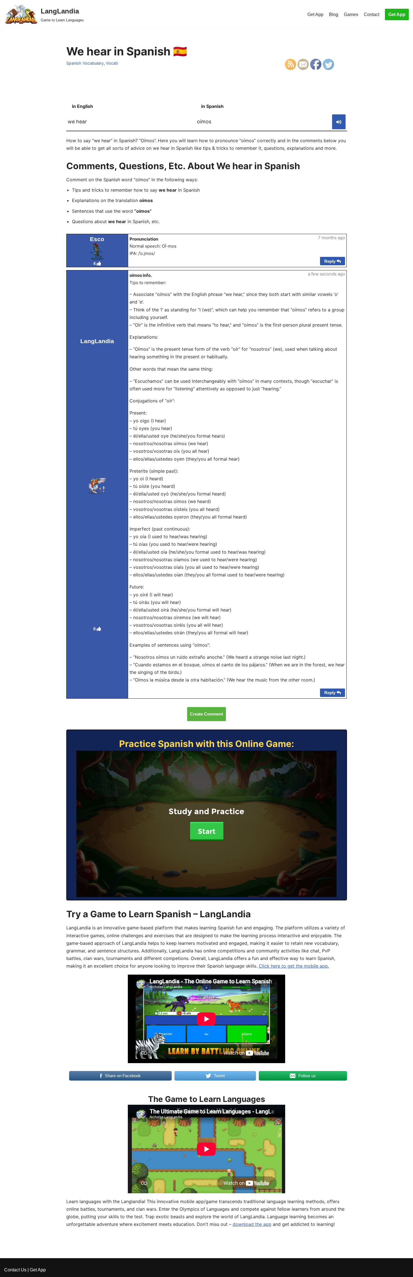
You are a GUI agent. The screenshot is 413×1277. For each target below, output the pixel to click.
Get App (315, 14)
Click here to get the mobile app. (294, 966)
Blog (333, 14)
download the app (252, 1224)
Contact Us (15, 1269)
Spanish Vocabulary (85, 63)
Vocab (112, 63)
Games (351, 14)
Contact (371, 14)
